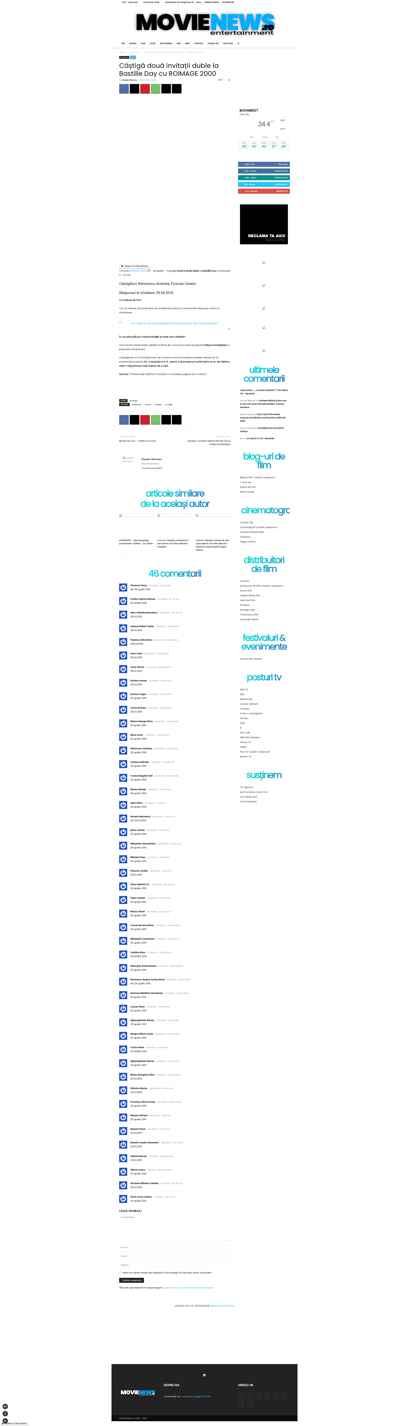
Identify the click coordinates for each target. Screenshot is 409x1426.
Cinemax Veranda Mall (252, 532)
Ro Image (133, 400)
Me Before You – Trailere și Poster (137, 440)
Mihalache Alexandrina (142, 843)
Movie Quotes (247, 491)
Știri (133, 57)
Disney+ (244, 718)
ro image (168, 404)
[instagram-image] (25, 1338)
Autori (198, 2)
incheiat (158, 404)
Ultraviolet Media (249, 619)
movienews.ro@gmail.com (196, 1396)
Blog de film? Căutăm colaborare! (257, 477)
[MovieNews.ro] (204, 22)
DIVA (242, 722)
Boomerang (246, 699)
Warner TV (245, 756)
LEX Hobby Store (248, 796)
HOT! (123, 43)
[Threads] (287, 2)
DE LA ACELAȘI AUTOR (174, 504)
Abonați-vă (282, 191)
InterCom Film (247, 600)
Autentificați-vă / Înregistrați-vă (179, 2)
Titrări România (248, 801)
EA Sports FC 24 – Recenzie (260, 438)
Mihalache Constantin (142, 938)
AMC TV (244, 689)
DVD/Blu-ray (213, 43)
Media (187, 43)
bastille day (136, 404)
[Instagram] (255, 2)
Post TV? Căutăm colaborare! (255, 751)
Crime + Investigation (251, 713)
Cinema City (246, 522)
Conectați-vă (281, 171)
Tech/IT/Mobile (166, 43)
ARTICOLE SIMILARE (175, 494)
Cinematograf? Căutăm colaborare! (258, 527)
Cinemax (244, 708)
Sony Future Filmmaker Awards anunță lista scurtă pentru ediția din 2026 (262, 418)
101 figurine (246, 787)
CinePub (244, 581)
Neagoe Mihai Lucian (141, 1033)
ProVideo (244, 604)
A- (5, 1420)
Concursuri (134, 52)
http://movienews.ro (150, 463)
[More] (187, 89)
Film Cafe (245, 732)
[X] (271, 2)
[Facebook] (250, 2)
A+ (5, 1406)
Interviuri (198, 43)
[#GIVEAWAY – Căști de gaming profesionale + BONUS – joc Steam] (136, 526)
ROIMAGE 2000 (138, 270)
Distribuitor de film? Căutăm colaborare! (261, 585)
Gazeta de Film (248, 486)
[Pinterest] (145, 89)
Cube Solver (246, 390)
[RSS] (261, 2)
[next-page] (126, 556)
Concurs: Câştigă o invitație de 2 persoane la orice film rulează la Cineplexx (172, 543)
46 (229, 80)
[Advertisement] (174, 388)
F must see (245, 482)
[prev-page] (121, 556)
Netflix (243, 746)
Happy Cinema (248, 541)
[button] (286, 43)
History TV (245, 742)
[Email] (166, 89)
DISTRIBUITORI (228, 2)
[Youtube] (282, 2)
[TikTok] (266, 2)
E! (241, 727)
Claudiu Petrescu (129, 80)
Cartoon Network (249, 703)
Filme (143, 43)
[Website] (276, 2)
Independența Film (250, 595)
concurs (148, 404)
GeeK (179, 43)
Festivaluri (228, 43)
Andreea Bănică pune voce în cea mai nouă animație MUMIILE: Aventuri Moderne (263, 404)
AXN (242, 694)
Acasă (122, 52)
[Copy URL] (176, 89)
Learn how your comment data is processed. (188, 1287)
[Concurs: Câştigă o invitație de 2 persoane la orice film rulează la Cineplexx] (174, 526)
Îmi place (283, 164)
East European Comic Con (253, 791)
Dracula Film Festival (251, 658)
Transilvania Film (249, 614)
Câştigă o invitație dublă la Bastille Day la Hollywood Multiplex (208, 442)
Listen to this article (136, 266)
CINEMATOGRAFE (211, 2)
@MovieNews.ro (222, 1305)
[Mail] (155, 473)
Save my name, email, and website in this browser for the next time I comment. (167, 1272)
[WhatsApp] (155, 89)
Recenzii (132, 43)
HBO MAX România (250, 737)
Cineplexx (245, 536)
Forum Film (246, 590)
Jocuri (152, 43)
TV (238, 43)
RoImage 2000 (247, 609)
